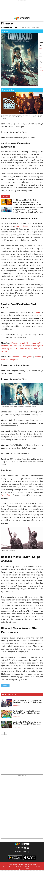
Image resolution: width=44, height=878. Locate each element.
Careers (21, 864)
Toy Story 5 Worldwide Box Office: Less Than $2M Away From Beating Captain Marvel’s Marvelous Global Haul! (26, 712)
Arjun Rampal (7, 495)
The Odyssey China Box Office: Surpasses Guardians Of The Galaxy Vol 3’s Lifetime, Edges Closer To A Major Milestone (27, 701)
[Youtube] (28, 848)
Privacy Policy (32, 864)
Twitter (38, 357)
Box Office (16, 706)
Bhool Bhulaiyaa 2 (22, 226)
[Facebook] (16, 848)
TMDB (27, 869)
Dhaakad (37, 312)
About (10, 864)
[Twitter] (25, 848)
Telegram (14, 359)
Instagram (27, 357)
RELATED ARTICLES (9, 695)
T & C (25, 864)
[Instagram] (19, 848)
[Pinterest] (22, 848)
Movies (36, 867)
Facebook (16, 357)
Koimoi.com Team (10, 27)
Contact (15, 864)
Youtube (4, 359)
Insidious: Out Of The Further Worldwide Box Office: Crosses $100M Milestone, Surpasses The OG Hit (27, 723)
